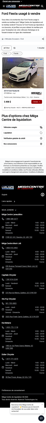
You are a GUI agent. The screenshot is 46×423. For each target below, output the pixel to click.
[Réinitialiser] (14, 48)
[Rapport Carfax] (36, 93)
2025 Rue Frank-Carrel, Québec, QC (22, 317)
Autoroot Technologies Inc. (28, 400)
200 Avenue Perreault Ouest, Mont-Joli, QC (22, 267)
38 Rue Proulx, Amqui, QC (18, 377)
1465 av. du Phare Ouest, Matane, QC (19, 347)
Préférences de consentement (13, 390)
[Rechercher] (42, 6)
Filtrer (7, 48)
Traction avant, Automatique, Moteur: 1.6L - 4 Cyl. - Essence (21, 97)
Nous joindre (8, 210)
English (4, 195)
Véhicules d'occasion (12, 39)
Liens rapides (7, 201)
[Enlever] (8, 53)
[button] (42, 404)
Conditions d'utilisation (36, 172)
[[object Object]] (43, 39)
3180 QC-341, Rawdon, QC (19, 237)
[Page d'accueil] (3, 39)
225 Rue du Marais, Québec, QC (21, 293)
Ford (22, 39)
